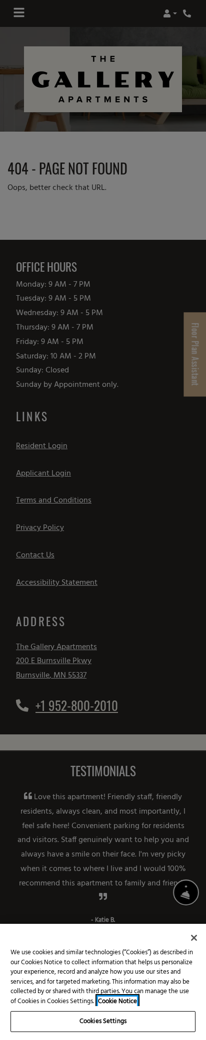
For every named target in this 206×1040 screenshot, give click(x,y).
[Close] (194, 938)
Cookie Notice (117, 1002)
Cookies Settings (103, 1021)
